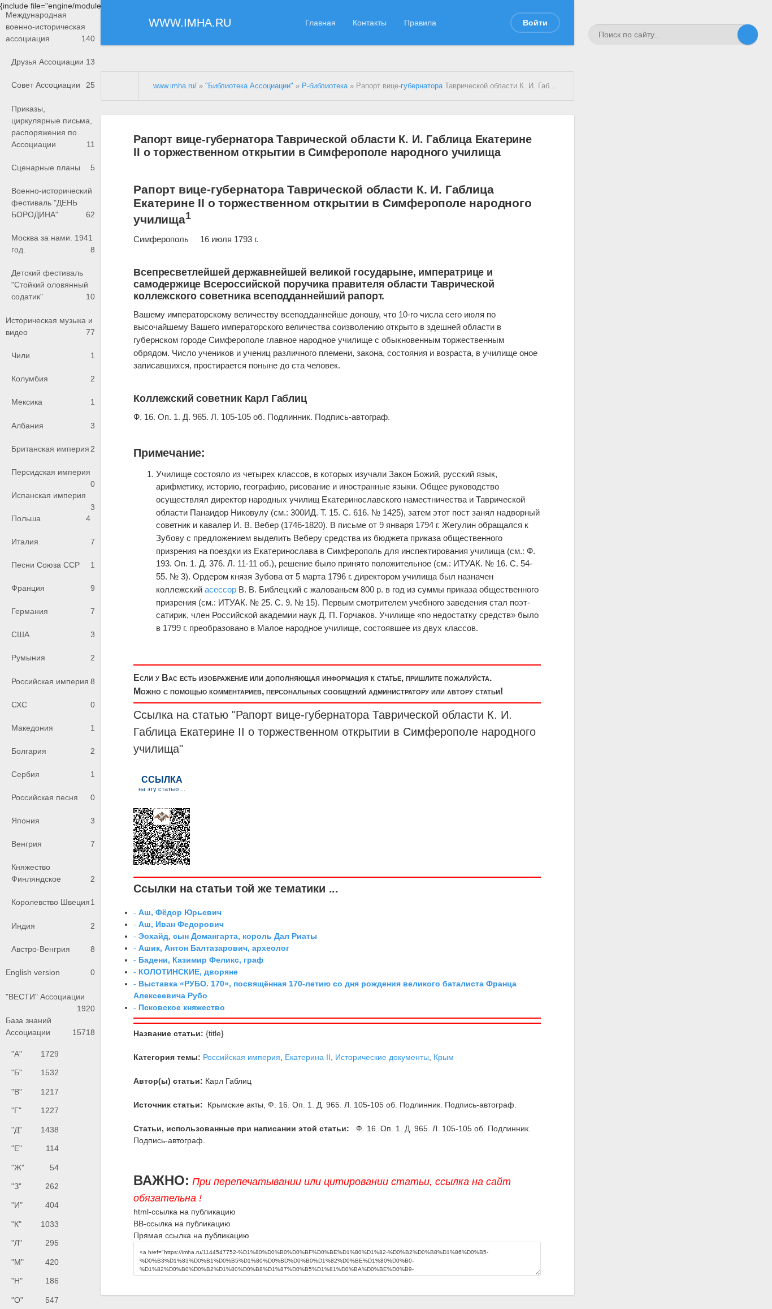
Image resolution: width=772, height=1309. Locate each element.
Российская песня (53, 797)
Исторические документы (382, 1057)
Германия (53, 611)
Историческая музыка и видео (50, 326)
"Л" (35, 1242)
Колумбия (53, 378)
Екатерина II (308, 1057)
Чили (53, 355)
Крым (443, 1057)
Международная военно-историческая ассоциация (50, 26)
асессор (220, 589)
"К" (35, 1224)
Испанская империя (53, 499)
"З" (35, 1186)
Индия (53, 925)
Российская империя (53, 681)
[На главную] (120, 86)
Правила (420, 22)
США (53, 634)
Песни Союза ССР (53, 564)
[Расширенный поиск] (727, 34)
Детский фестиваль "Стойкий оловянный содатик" (53, 284)
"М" (35, 1262)
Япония (53, 820)
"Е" (35, 1148)
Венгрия (53, 843)
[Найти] (748, 34)
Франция (53, 588)
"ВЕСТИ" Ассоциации (50, 1000)
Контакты (370, 22)
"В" (35, 1091)
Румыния (53, 657)
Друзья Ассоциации (53, 61)
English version (50, 972)
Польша (50, 518)
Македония (53, 727)
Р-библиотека (325, 86)
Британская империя (53, 448)
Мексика (53, 401)
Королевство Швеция (53, 902)
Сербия (53, 774)
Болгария (53, 751)
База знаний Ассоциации (50, 1026)
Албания (53, 425)
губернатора (422, 86)
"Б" (35, 1072)
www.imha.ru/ (175, 86)
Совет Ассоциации (53, 84)
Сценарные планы (53, 167)
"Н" (35, 1280)
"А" (35, 1053)
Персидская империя (53, 475)
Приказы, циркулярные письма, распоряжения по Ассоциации (53, 126)
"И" (35, 1204)
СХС (53, 704)
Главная (320, 22)
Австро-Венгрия (53, 949)
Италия (53, 541)
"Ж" (35, 1167)
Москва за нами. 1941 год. (53, 243)
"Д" (35, 1129)
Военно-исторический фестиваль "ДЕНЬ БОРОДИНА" (53, 202)
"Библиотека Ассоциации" (249, 86)
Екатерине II (212, 732)
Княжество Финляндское (53, 872)
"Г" (35, 1110)
